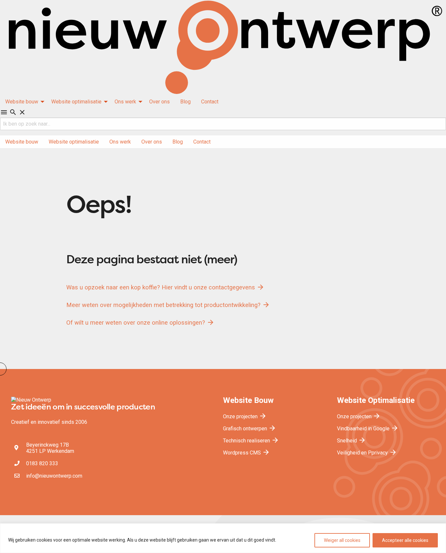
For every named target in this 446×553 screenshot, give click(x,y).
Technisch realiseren (251, 441)
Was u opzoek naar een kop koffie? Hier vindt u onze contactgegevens (165, 287)
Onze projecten (245, 416)
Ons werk (125, 102)
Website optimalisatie (76, 102)
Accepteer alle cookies (405, 540)
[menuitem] (23, 102)
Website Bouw (248, 400)
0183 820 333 (42, 463)
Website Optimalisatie (376, 400)
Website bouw (21, 102)
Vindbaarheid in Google (368, 428)
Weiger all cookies (342, 540)
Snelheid (351, 441)
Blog (185, 102)
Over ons (159, 102)
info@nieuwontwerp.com (54, 476)
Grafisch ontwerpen (249, 428)
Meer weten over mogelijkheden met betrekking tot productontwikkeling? (168, 305)
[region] (223, 538)
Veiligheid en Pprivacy (367, 453)
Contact (209, 102)
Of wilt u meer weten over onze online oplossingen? (140, 322)
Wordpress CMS (246, 453)
